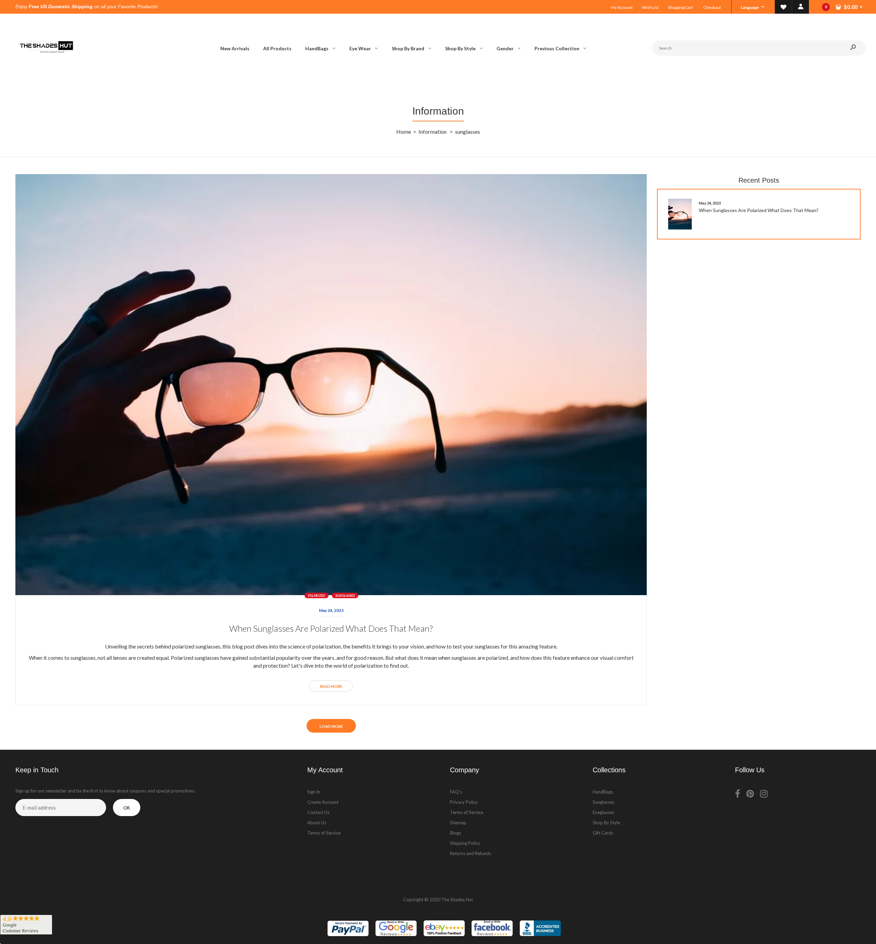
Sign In (313, 792)
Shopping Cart (680, 7)
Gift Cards (603, 833)
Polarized (316, 596)
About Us (316, 822)
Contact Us (318, 812)
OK (126, 808)
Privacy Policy (464, 802)
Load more (331, 726)
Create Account (322, 802)
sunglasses (345, 596)
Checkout (712, 7)
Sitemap (458, 822)
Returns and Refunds (470, 853)
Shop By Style (606, 822)
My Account (622, 7)
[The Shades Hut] (46, 75)
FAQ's (456, 792)
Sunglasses (603, 802)
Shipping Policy (465, 843)
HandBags (603, 792)
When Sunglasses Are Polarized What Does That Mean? (331, 628)
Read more (331, 686)
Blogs (455, 833)
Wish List (650, 7)
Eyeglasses (603, 812)
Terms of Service (323, 833)
